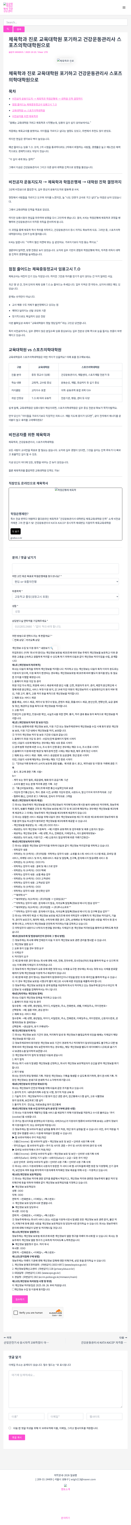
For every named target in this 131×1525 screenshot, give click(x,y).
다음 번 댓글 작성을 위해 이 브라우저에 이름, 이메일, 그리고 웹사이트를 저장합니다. (55, 1428)
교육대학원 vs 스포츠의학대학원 (28, 110)
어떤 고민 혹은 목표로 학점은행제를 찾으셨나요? (37, 576)
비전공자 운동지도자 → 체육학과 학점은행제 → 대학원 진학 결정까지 (47, 98)
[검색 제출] (8, 29)
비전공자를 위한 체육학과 (25, 116)
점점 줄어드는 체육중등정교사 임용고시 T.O (34, 104)
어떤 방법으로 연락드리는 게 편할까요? (32, 636)
